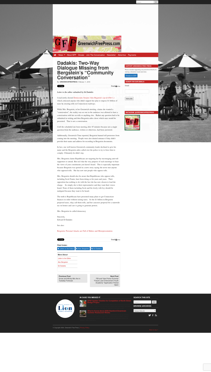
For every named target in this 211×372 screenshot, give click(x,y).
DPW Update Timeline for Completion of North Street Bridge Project (109, 301)
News (61, 54)
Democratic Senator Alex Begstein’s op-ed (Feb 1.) (94, 97)
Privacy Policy (84, 327)
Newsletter (111, 54)
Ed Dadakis (97, 248)
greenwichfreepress (68, 82)
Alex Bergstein (83, 248)
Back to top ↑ (153, 330)
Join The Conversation (95, 54)
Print (118, 86)
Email (127, 85)
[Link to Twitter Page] (149, 315)
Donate (81, 54)
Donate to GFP (131, 75)
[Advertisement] (105, 19)
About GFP (71, 54)
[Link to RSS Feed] (156, 315)
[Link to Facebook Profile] (153, 315)
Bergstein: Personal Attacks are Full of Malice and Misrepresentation (84, 231)
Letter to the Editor (67, 248)
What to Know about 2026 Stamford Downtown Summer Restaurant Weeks (106, 312)
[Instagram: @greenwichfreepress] (132, 122)
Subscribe (129, 98)
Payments (132, 54)
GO (156, 2)
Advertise (122, 54)
